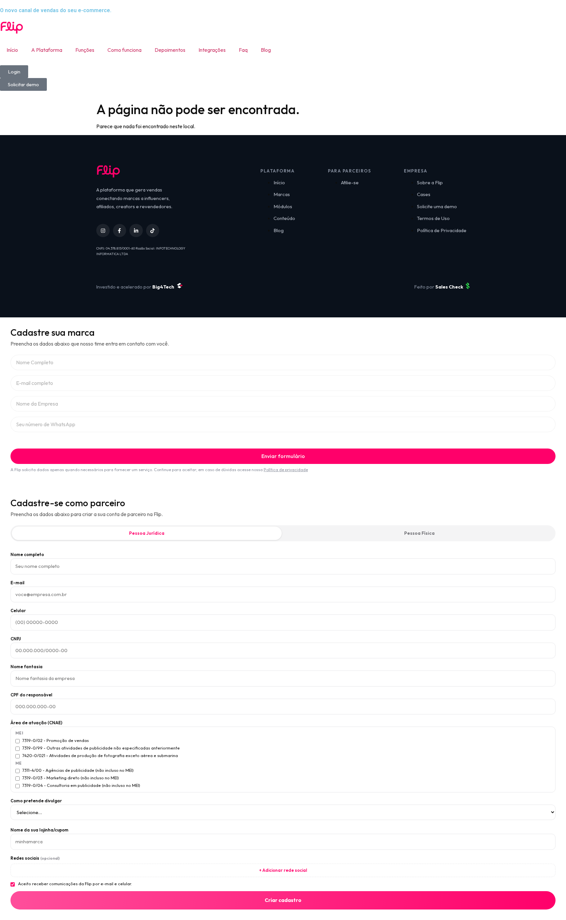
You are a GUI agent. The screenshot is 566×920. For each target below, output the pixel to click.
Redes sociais (35, 858)
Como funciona (124, 50)
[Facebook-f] (119, 230)
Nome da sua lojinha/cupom (39, 830)
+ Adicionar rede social (283, 870)
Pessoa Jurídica (146, 533)
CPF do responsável (31, 695)
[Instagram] (103, 230)
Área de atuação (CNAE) (36, 723)
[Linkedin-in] (136, 230)
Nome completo (27, 554)
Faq (243, 50)
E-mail (17, 583)
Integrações (212, 50)
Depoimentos (170, 50)
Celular (18, 611)
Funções (84, 50)
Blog (266, 50)
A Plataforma (46, 50)
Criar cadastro (283, 900)
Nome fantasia (26, 667)
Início (12, 50)
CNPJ (15, 639)
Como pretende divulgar (36, 801)
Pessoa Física (419, 533)
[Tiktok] (153, 230)
